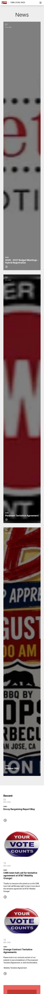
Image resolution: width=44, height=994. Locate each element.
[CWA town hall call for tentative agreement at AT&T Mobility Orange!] (22, 844)
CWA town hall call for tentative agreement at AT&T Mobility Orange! (20, 875)
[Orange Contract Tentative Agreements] (22, 920)
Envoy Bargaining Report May (19, 809)
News (5, 806)
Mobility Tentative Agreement (15, 968)
